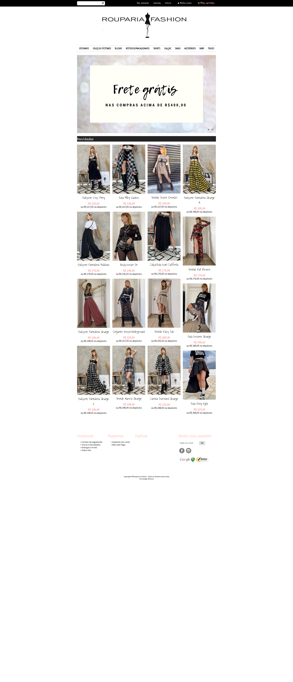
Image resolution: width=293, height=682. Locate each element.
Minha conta (186, 3)
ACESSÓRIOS (190, 48)
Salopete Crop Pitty (93, 197)
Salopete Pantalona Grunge (93, 331)
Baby (202, 48)
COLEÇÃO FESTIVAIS (102, 48)
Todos (211, 48)
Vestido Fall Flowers (199, 269)
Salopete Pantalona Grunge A (199, 200)
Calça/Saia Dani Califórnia (164, 264)
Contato (157, 3)
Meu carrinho (207, 3)
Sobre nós (86, 450)
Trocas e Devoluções (91, 444)
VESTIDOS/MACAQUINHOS (137, 48)
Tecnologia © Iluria (146, 479)
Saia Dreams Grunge (199, 336)
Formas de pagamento (92, 442)
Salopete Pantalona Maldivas (93, 264)
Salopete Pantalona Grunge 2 (93, 401)
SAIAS (177, 48)
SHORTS (156, 48)
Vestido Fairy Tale (164, 331)
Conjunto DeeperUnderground (129, 331)
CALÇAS (167, 48)
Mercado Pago (118, 444)
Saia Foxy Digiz (199, 403)
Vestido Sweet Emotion (164, 197)
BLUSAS (118, 48)
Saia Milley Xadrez (129, 197)
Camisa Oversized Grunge (164, 398)
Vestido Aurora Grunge (129, 398)
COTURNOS (84, 48)
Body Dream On (128, 264)
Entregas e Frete (89, 447)
